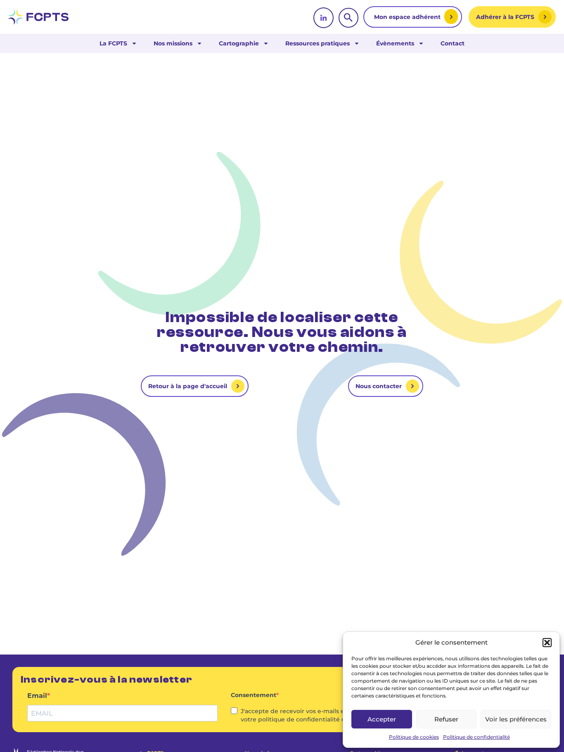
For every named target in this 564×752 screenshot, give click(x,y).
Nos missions (173, 43)
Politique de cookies (414, 737)
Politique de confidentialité (476, 737)
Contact (452, 43)
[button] (547, 642)
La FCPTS (113, 43)
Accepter (381, 719)
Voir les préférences (516, 719)
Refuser (446, 719)
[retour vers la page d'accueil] (38, 16)
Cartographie (239, 43)
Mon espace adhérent (408, 17)
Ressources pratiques (317, 43)
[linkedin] (323, 17)
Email (37, 696)
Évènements (395, 43)
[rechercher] (348, 18)
